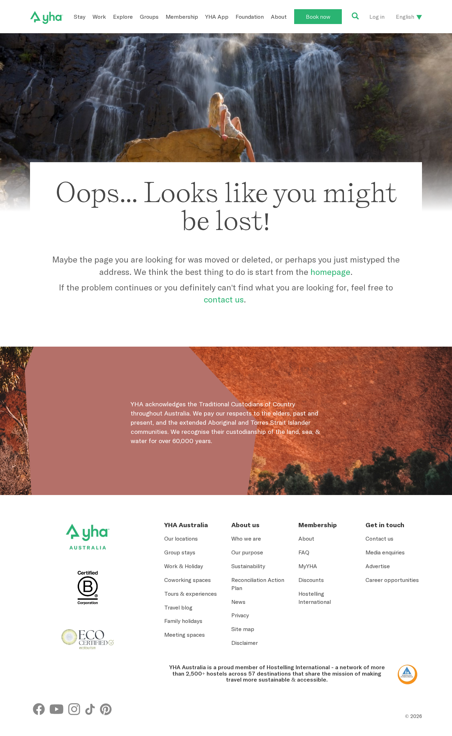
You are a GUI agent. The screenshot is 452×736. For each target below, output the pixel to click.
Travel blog (178, 607)
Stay (79, 16)
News (238, 601)
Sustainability (248, 566)
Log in (377, 16)
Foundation (250, 16)
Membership (182, 16)
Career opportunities (392, 579)
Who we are (246, 538)
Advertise (377, 566)
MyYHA (307, 566)
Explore (123, 16)
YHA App (216, 16)
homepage (330, 271)
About (279, 16)
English (405, 16)
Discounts (311, 579)
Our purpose (247, 552)
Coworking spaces (187, 579)
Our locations (181, 538)
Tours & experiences (190, 593)
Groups (149, 16)
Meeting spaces (184, 634)
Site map (242, 628)
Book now (318, 16)
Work (99, 16)
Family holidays (183, 620)
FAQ (303, 552)
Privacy (240, 615)
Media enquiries (385, 552)
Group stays (179, 552)
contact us (224, 299)
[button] (420, 693)
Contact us (379, 538)
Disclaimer (244, 642)
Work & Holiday (183, 566)
